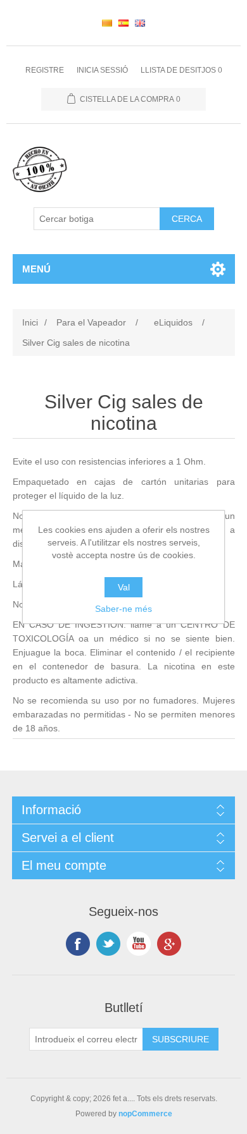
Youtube (139, 944)
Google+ (169, 944)
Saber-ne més (123, 609)
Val (124, 587)
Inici (30, 322)
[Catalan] (107, 23)
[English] (140, 23)
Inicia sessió (102, 70)
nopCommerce (145, 1113)
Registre (44, 70)
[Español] (123, 23)
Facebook (78, 944)
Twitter (108, 944)
